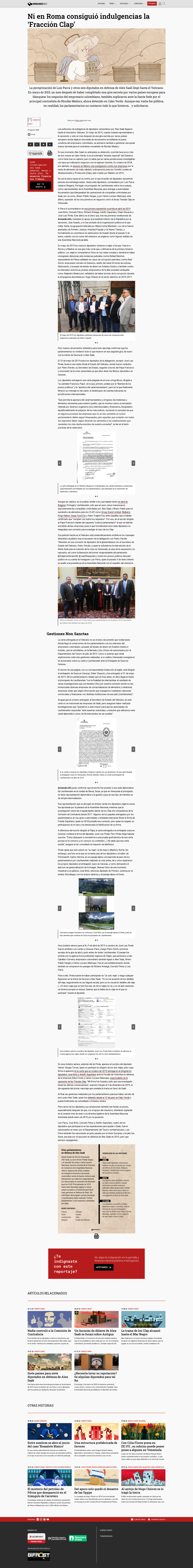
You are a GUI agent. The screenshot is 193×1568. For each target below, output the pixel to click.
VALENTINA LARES (148, 1467)
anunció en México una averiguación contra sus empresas (100, 166)
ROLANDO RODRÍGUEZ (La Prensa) (69, 1467)
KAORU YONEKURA (40, 1421)
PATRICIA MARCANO (98, 1467)
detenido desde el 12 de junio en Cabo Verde (109, 1097)
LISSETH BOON (86, 1467)
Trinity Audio (79, 120)
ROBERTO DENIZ (39, 1309)
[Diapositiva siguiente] (133, 311)
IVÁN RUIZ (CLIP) (51, 1467)
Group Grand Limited (111, 512)
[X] (30, 144)
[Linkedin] (50, 144)
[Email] (43, 144)
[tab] (95, 342)
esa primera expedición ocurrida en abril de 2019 (107, 208)
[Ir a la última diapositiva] (59, 311)
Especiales (124, 4)
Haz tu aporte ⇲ (40, 185)
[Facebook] (37, 144)
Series (111, 4)
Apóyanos (152, 4)
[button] (96, 311)
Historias (101, 4)
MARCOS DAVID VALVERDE (136, 1421)
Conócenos (138, 4)
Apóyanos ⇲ (103, 1267)
